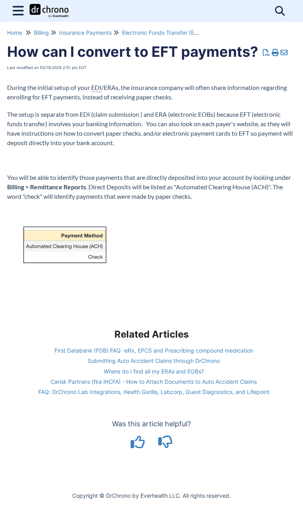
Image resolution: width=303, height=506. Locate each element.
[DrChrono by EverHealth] (49, 7)
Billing (41, 32)
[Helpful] (139, 445)
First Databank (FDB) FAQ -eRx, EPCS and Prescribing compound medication (153, 350)
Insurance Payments (85, 32)
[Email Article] (284, 53)
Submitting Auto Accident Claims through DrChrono (154, 360)
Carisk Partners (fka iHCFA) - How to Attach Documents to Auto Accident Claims (153, 381)
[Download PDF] (266, 53)
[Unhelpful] (165, 445)
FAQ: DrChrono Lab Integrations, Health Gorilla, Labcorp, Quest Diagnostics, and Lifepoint (153, 391)
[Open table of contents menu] (20, 9)
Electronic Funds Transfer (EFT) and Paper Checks (187, 32)
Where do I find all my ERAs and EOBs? (154, 371)
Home (14, 32)
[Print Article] (275, 53)
